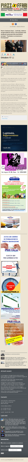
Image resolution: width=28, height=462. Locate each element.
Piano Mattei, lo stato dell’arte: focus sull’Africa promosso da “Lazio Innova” (14, 432)
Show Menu (15, 20)
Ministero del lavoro (21, 26)
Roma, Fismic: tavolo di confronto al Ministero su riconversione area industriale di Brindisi (11, 391)
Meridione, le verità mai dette (12, 354)
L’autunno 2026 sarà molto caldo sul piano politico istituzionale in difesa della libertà (12, 380)
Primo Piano (4, 118)
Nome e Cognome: (5, 446)
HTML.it (3, 62)
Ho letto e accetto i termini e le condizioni (12, 443)
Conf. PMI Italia (13, 26)
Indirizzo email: (5, 450)
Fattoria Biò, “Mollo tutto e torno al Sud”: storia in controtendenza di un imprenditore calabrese (16, 428)
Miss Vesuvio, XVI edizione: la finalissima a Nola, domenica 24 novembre (15, 435)
